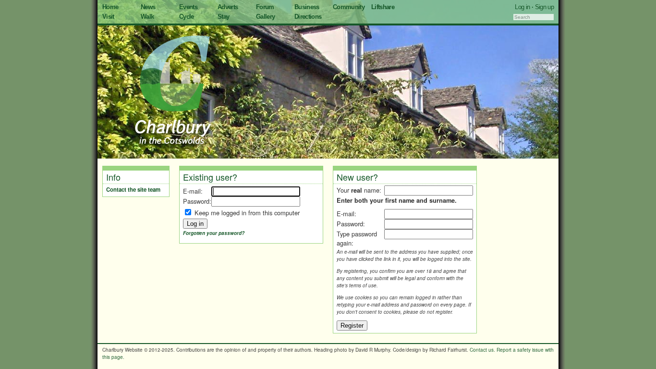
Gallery (265, 16)
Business (306, 7)
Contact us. (482, 349)
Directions (308, 16)
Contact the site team (133, 189)
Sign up (544, 7)
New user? (357, 177)
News (148, 7)
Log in (522, 7)
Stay (223, 16)
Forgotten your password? (213, 233)
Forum (265, 7)
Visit (108, 16)
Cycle (186, 16)
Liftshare (382, 7)
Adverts (228, 7)
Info (113, 177)
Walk (147, 16)
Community (348, 7)
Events (188, 7)
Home (110, 7)
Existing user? (210, 177)
